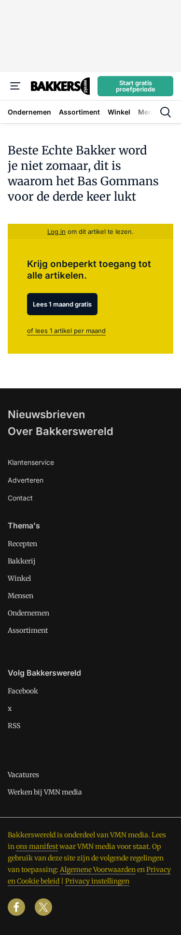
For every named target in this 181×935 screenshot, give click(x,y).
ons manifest (37, 846)
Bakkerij (22, 561)
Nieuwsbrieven (46, 414)
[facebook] (16, 907)
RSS (14, 725)
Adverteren (25, 480)
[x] (43, 907)
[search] (165, 112)
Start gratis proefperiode (135, 86)
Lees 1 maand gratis (62, 304)
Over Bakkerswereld (60, 431)
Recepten (22, 543)
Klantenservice (31, 462)
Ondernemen (28, 613)
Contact (20, 498)
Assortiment (28, 630)
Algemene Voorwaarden (98, 869)
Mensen (20, 595)
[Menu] (15, 86)
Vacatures (23, 774)
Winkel (19, 578)
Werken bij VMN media (45, 792)
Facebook (23, 691)
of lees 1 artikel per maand (66, 330)
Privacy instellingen (97, 881)
